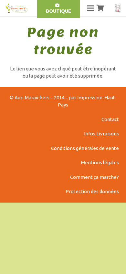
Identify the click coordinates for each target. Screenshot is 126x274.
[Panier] (100, 8)
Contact (110, 119)
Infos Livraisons (101, 133)
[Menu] (90, 8)
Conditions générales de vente (85, 148)
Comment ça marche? (94, 177)
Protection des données (92, 191)
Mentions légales (100, 162)
